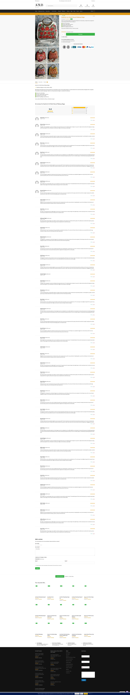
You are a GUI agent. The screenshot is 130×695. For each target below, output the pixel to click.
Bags (72, 576)
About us (67, 655)
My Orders (68, 654)
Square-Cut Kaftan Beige (89, 597)
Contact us (93, 0)
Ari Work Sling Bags (39, 634)
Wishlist (67, 669)
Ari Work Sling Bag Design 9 (77, 597)
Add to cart (40, 601)
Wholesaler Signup (69, 665)
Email (82, 659)
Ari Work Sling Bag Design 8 (40, 597)
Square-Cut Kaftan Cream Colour (64, 616)
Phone (82, 664)
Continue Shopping (59, 576)
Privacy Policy (68, 662)
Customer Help (87, 6)
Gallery (36, 82)
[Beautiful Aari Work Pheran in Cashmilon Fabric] (94, 16)
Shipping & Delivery (69, 664)
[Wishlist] (44, 586)
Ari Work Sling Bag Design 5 (40, 615)
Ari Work (70, 576)
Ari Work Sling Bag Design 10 (64, 597)
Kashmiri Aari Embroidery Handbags (77, 635)
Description (41, 82)
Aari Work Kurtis (50, 597)
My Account (81, 6)
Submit (83, 680)
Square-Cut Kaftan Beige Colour (52, 635)
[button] (93, 11)
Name (82, 654)
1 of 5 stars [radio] (35, 545)
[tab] (36, 82)
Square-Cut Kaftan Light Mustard (76, 616)
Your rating (37, 543)
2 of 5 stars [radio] (37, 545)
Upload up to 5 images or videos (41, 557)
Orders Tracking (69, 667)
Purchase (80, 34)
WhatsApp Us (37, 0)
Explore (70, 13)
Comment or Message (85, 670)
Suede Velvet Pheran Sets (89, 634)
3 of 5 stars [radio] (38, 545)
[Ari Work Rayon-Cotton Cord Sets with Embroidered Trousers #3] (93, 16)
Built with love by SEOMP (39, 689)
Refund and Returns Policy (70, 657)
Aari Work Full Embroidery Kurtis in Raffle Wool (65, 635)
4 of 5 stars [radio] (40, 545)
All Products (68, 652)
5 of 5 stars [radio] (41, 545)
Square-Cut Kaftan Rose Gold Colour (51, 616)
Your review (37, 546)
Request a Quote (69, 660)
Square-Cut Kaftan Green (89, 615)
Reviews (46, 82)
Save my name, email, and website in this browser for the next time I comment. (49, 565)
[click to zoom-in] (47, 31)
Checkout (93, 6)
